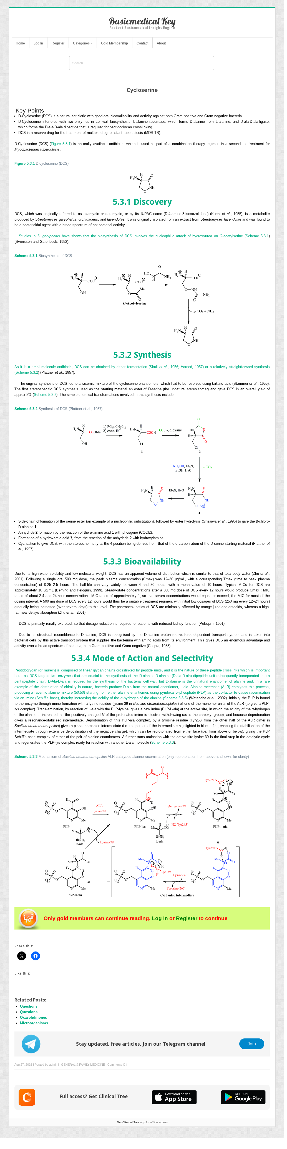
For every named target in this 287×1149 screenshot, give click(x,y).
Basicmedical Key (142, 21)
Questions (28, 1006)
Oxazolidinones (33, 1017)
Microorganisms (34, 1023)
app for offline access (142, 1122)
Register (58, 43)
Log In (38, 43)
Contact (142, 43)
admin (53, 1064)
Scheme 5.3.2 (27, 372)
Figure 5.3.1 (61, 144)
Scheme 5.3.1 (257, 236)
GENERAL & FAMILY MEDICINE (83, 1064)
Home (20, 43)
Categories (82, 43)
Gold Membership (114, 43)
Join (252, 1043)
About (161, 43)
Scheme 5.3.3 (175, 698)
